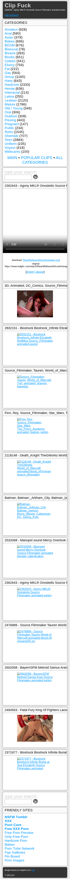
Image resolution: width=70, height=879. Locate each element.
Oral (8, 112)
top (33, 870)
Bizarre (10, 53)
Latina (9, 96)
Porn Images (14, 860)
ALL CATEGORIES (42, 160)
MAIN (12, 157)
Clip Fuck (18, 5)
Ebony (10, 65)
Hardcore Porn (16, 840)
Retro (9, 132)
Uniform (11, 144)
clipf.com (10, 875)
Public (9, 128)
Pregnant (12, 124)
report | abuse (35, 271)
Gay (8, 73)
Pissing (10, 120)
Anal (8, 33)
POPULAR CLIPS (36, 157)
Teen (8, 140)
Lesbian (11, 100)
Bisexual (11, 49)
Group (9, 77)
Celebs (10, 61)
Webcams (12, 151)
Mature (10, 104)
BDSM (10, 45)
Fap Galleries (15, 852)
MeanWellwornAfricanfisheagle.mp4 (41, 260)
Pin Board (12, 856)
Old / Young (14, 108)
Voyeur (10, 148)
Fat (7, 69)
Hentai (10, 88)
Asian (9, 37)
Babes (10, 41)
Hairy (9, 81)
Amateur (11, 29)
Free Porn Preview (19, 833)
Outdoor (11, 116)
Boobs (10, 57)
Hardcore (12, 84)
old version (12, 15)
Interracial (12, 92)
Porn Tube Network (19, 848)
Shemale (11, 136)
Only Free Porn (16, 837)
